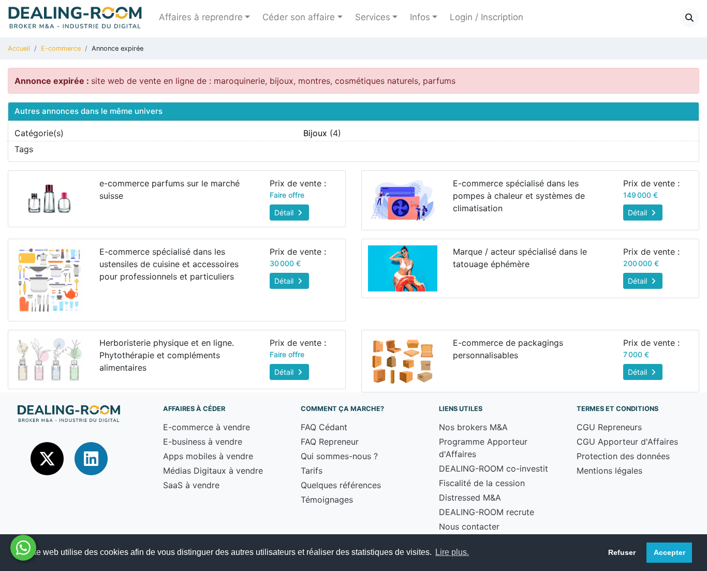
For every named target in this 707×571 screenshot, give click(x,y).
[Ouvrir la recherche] (689, 17)
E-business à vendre (202, 441)
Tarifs (311, 470)
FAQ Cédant (324, 427)
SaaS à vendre (191, 485)
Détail (285, 212)
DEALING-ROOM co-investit (493, 468)
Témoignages (327, 499)
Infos (420, 17)
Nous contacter (469, 526)
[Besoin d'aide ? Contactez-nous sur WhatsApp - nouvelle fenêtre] (23, 548)
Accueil (19, 48)
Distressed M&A (470, 497)
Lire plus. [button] (452, 552)
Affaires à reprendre (201, 17)
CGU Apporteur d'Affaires (627, 441)
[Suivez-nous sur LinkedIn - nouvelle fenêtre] (91, 457)
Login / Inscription (486, 17)
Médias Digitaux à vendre (213, 470)
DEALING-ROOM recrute (486, 512)
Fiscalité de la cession (482, 483)
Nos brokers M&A (473, 427)
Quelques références (341, 485)
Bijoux (315, 133)
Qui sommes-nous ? (339, 456)
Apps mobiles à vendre (208, 456)
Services (372, 17)
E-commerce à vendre (206, 427)
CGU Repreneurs (609, 427)
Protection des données (623, 456)
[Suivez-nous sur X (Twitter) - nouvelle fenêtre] (48, 457)
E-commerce (61, 48)
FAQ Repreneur (330, 441)
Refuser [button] (622, 552)
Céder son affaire (298, 17)
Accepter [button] (669, 552)
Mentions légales (609, 470)
